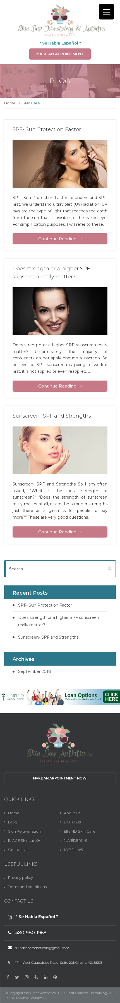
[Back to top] (110, 993)
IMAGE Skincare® (24, 840)
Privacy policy (20, 877)
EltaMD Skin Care (79, 831)
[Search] (109, 568)
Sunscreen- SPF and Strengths (52, 416)
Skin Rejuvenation (24, 831)
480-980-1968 (31, 932)
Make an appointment (60, 54)
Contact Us (18, 849)
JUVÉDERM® (75, 840)
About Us (72, 813)
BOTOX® (72, 822)
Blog (12, 822)
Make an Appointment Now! (60, 778)
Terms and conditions (27, 886)
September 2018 (34, 671)
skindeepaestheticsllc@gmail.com (42, 948)
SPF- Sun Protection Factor (47, 129)
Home (10, 103)
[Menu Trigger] (106, 11)
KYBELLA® (73, 849)
